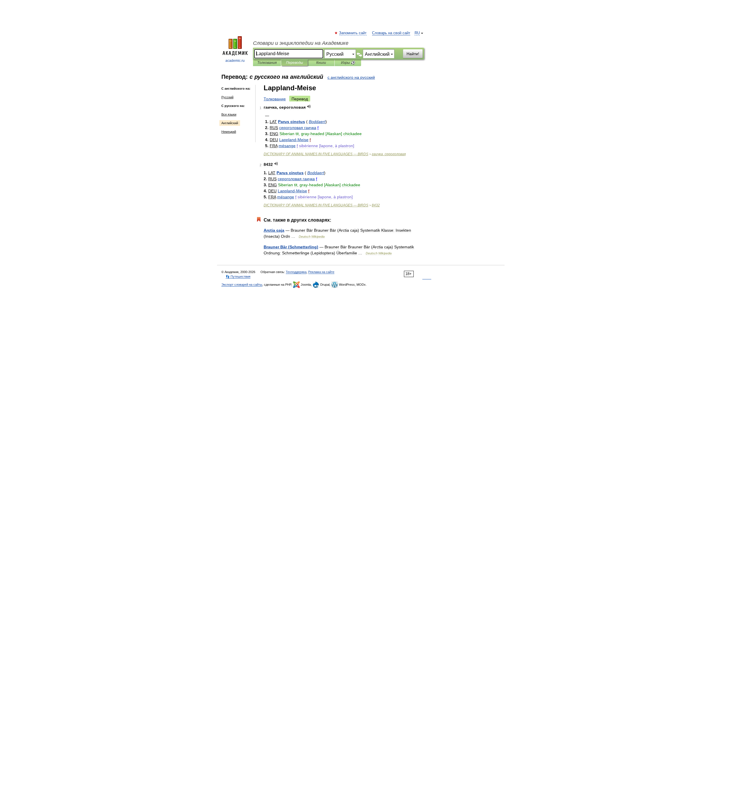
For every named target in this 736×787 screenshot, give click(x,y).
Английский (229, 123)
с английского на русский (351, 77)
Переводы (294, 63)
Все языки (228, 114)
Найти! (413, 53)
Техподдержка (296, 272)
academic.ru (235, 61)
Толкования (267, 63)
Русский (227, 97)
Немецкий (228, 131)
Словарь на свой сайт (391, 33)
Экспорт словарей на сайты (241, 284)
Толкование (275, 99)
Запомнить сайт (353, 33)
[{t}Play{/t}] (309, 106)
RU (417, 33)
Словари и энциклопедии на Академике (300, 43)
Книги (321, 63)
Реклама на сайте (321, 272)
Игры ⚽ (348, 63)
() (291, 247)
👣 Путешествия (238, 276)
